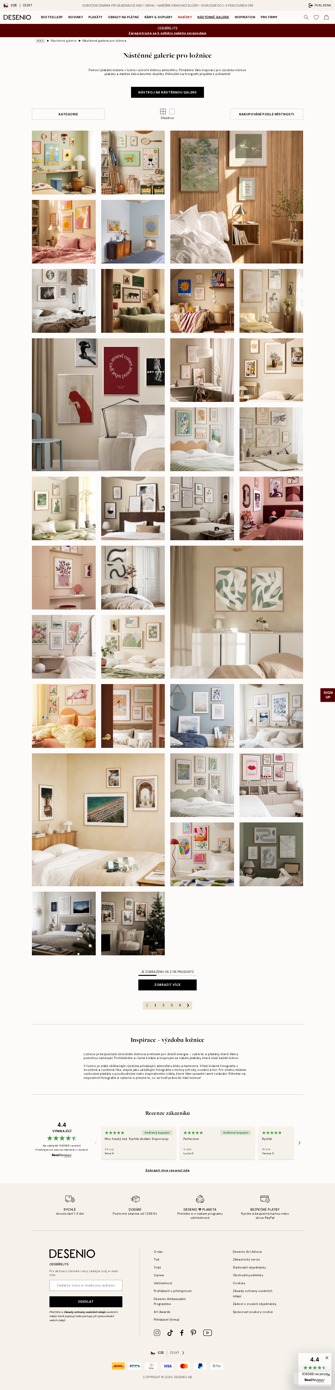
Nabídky (185, 17)
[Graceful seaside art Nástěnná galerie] (202, 716)
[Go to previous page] (147, 1005)
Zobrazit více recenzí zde (167, 1170)
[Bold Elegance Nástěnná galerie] (271, 508)
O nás (158, 1252)
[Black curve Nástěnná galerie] (133, 578)
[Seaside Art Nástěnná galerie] (271, 716)
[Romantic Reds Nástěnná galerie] (271, 785)
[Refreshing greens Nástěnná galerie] (202, 785)
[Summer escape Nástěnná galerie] (98, 819)
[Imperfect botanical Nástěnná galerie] (236, 612)
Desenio (180, 1377)
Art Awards (162, 1312)
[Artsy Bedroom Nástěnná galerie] (202, 439)
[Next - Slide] (299, 1143)
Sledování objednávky (249, 1267)
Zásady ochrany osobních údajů (85, 1312)
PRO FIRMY (269, 17)
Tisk (157, 1259)
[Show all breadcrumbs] (40, 41)
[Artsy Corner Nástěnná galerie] (64, 578)
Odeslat (86, 1302)
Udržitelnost (163, 1283)
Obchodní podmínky (248, 1275)
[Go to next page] (188, 1005)
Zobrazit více (167, 985)
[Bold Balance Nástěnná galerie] (133, 301)
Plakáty (95, 17)
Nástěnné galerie (213, 17)
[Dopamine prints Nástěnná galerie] (202, 854)
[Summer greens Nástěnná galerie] (133, 647)
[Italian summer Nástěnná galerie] (271, 370)
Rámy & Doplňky (158, 17)
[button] (172, 111)
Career (159, 1275)
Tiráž (157, 1267)
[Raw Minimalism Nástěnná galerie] (64, 301)
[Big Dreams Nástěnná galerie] (64, 162)
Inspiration (245, 17)
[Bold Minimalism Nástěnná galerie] (98, 404)
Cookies (239, 1283)
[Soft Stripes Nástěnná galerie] (64, 508)
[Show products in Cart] (326, 17)
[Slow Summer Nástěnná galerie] (236, 197)
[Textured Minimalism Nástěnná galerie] (271, 439)
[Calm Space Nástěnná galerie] (202, 370)
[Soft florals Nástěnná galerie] (64, 647)
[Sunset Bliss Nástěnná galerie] (64, 232)
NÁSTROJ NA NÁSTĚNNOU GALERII (167, 92)
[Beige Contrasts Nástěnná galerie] (133, 508)
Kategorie (68, 114)
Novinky (75, 17)
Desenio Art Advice (247, 1252)
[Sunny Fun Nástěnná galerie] (202, 301)
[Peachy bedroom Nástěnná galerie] (133, 716)
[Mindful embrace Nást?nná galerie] (271, 301)
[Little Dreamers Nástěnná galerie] (133, 162)
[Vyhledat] (306, 17)
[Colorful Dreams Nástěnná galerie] (64, 716)
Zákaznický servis (246, 1259)
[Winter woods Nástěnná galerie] (133, 924)
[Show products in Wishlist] (316, 17)
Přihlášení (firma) (167, 1320)
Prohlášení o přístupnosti (173, 1291)
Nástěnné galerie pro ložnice (104, 41)
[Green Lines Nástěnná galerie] (271, 854)
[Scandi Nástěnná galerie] (64, 924)
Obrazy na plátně (123, 17)
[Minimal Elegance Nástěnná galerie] (202, 508)
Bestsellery (52, 17)
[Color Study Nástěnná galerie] (133, 232)
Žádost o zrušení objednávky (255, 1304)
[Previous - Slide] (95, 1143)
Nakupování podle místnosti (266, 114)
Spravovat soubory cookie (253, 1312)
